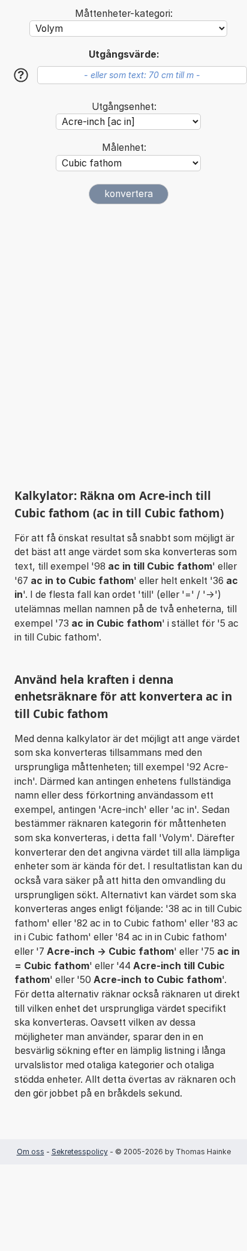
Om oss (30, 1151)
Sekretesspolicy (80, 1151)
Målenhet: (124, 147)
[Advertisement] (123, 346)
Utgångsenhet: (124, 106)
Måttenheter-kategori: (124, 13)
